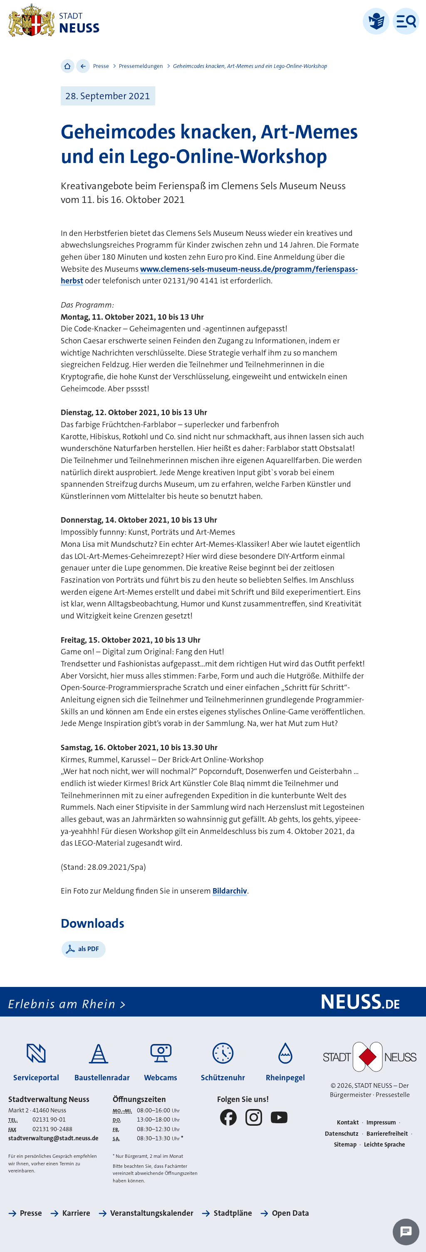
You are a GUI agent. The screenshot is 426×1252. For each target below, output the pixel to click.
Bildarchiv (230, 891)
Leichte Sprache (384, 1145)
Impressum (381, 1123)
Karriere (76, 1213)
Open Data (290, 1213)
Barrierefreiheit (387, 1134)
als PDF (88, 948)
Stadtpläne (233, 1213)
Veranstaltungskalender (151, 1213)
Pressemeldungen (141, 66)
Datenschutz (342, 1134)
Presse (101, 66)
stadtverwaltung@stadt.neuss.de (53, 1138)
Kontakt (348, 1123)
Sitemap (345, 1145)
